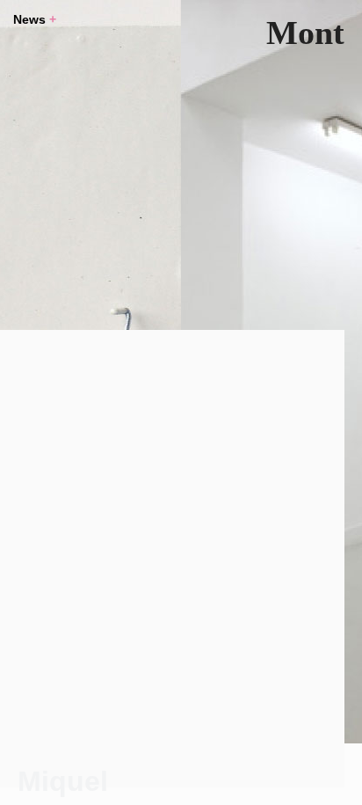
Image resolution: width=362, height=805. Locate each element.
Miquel (63, 781)
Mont (305, 32)
